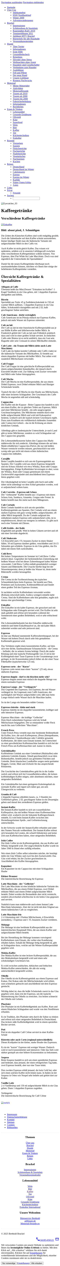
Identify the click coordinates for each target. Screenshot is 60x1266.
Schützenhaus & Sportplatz (30, 1172)
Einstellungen (36, 1253)
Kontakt (10, 1119)
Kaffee (30, 1191)
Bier (30, 1189)
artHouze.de (30, 1221)
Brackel (30, 1145)
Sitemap (10, 1122)
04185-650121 (47, 1240)
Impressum (12, 1114)
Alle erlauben (36, 1263)
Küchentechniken (30, 1204)
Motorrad (30, 1150)
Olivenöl (30, 1196)
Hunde (30, 1148)
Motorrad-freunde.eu (30, 1223)
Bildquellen (12, 1127)
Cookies (11, 1125)
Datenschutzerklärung (17, 1117)
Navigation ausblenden (11, 2)
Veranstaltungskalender (30, 1175)
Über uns (30, 1143)
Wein (30, 1186)
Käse (30, 1199)
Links (30, 1158)
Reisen (30, 1156)
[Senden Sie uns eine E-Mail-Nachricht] (57, 1240)
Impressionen (30, 1169)
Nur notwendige (8, 1263)
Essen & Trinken (30, 1153)
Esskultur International (30, 1207)
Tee (30, 1194)
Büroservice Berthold (30, 1218)
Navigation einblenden (33, 2)
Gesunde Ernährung (30, 1202)
